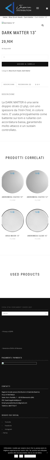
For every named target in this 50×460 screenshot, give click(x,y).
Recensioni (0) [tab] (24, 84)
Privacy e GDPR (8, 331)
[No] (47, 452)
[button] (43, 25)
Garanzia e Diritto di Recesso (12, 348)
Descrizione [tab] (9, 84)
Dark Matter (28, 17)
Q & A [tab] (37, 84)
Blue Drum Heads (16, 17)
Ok (16, 456)
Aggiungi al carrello (26, 64)
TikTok (5, 433)
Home (5, 17)
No (21, 456)
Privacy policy (30, 456)
